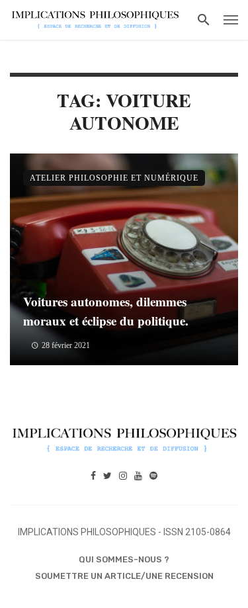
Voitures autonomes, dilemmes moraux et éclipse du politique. (105, 310)
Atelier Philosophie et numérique (114, 178)
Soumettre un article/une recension (124, 576)
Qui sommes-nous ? (124, 559)
